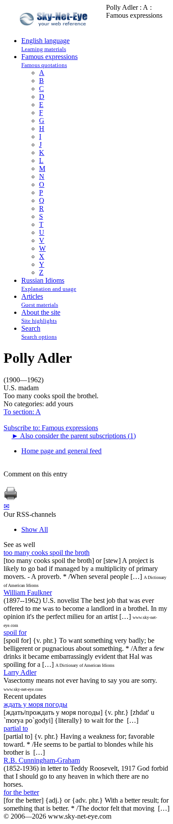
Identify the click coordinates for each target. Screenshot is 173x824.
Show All (34, 529)
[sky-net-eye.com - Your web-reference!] (55, 32)
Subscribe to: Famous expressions (51, 428)
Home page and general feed (61, 451)
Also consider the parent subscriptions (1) (74, 436)
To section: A (22, 412)
